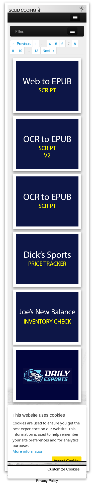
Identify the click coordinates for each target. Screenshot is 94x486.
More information (28, 451)
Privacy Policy (47, 480)
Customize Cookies (63, 469)
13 (36, 50)
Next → (48, 50)
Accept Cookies (67, 460)
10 (20, 50)
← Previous (21, 43)
